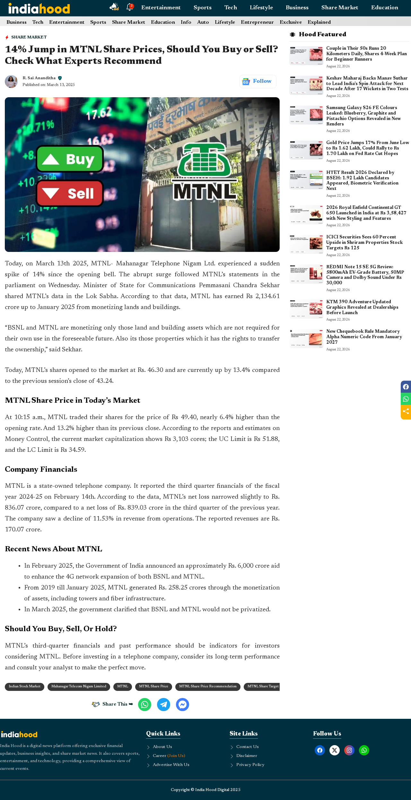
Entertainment (161, 8)
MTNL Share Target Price (267, 686)
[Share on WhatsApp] (406, 399)
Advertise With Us (171, 765)
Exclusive (291, 22)
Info (186, 22)
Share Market (339, 8)
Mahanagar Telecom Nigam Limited (78, 686)
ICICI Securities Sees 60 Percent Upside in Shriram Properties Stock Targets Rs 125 (364, 243)
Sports (203, 8)
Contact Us (247, 747)
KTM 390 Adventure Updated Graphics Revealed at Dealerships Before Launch (362, 307)
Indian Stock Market (24, 686)
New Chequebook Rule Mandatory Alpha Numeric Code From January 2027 (364, 337)
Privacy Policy (250, 765)
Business (297, 8)
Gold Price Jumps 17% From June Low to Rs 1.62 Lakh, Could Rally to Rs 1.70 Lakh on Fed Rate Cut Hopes (367, 148)
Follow (262, 81)
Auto (203, 22)
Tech (230, 8)
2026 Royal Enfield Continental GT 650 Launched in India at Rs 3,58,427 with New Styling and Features (366, 213)
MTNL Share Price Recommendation (208, 686)
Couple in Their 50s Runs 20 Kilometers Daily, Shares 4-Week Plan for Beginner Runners (366, 54)
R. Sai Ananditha (39, 78)
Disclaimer (246, 756)
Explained (319, 22)
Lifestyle (261, 8)
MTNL (122, 686)
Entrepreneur (257, 22)
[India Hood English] (39, 8)
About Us (162, 747)
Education (384, 8)
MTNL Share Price (153, 686)
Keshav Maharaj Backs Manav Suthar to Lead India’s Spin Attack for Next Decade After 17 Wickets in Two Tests (367, 83)
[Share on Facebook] (406, 387)
